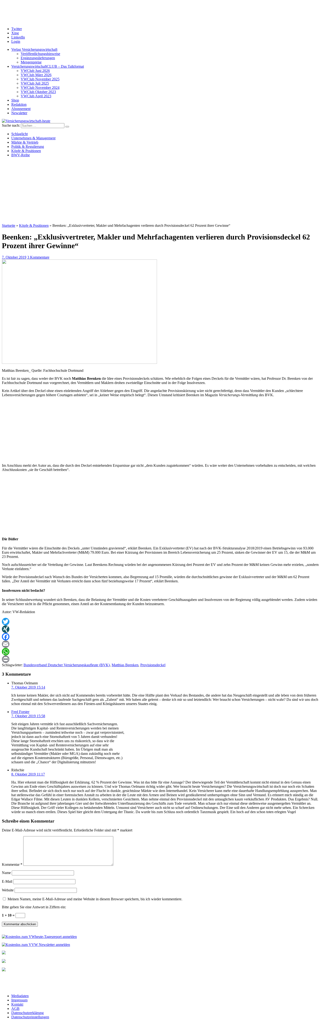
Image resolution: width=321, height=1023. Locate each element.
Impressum (19, 1000)
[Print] (160, 659)
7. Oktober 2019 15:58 (28, 716)
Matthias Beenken (125, 665)
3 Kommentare (38, 257)
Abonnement (21, 109)
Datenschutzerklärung (27, 1013)
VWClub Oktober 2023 (38, 92)
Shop (15, 100)
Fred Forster (20, 712)
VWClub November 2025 (40, 79)
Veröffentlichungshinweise (40, 54)
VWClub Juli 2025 (35, 83)
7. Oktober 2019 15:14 (28, 687)
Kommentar (12, 864)
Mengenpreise (31, 62)
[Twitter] (160, 621)
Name (6, 873)
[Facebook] (160, 636)
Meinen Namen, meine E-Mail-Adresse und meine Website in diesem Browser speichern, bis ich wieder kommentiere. (95, 899)
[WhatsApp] (160, 651)
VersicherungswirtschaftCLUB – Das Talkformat (47, 66)
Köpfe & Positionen (26, 151)
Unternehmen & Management (33, 138)
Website (8, 890)
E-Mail (7, 881)
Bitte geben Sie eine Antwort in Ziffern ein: (34, 907)
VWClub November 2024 (40, 88)
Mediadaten (20, 996)
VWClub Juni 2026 (35, 71)
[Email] (160, 644)
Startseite (8, 225)
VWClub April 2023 (36, 96)
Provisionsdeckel (152, 665)
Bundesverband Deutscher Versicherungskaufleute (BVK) (66, 665)
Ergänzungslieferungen (38, 58)
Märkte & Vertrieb (24, 142)
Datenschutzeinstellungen (30, 1017)
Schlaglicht (19, 134)
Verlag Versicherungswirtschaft (34, 49)
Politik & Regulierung (27, 147)
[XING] (160, 629)
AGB (15, 1009)
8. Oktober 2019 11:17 (28, 774)
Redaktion (19, 104)
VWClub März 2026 (36, 75)
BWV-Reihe (20, 155)
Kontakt (17, 1004)
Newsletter (19, 113)
